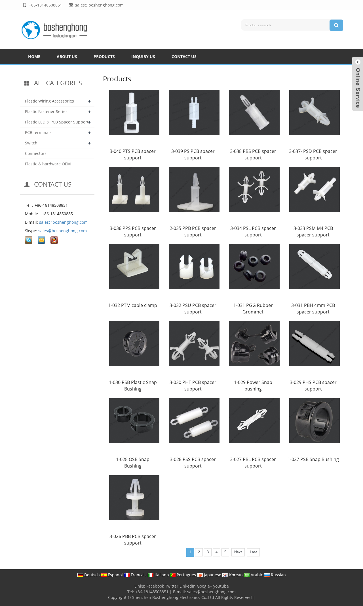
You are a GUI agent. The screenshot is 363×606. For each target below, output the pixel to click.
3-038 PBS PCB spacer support (253, 154)
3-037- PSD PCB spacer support (313, 154)
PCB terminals (38, 132)
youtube (221, 586)
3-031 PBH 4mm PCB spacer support (313, 308)
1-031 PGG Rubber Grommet (253, 308)
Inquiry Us (143, 56)
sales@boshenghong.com (63, 222)
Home (34, 56)
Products (104, 56)
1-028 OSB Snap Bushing (132, 462)
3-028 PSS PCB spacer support (193, 462)
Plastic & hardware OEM (48, 164)
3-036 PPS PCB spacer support (133, 231)
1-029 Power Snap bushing (253, 385)
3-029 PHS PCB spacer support (313, 385)
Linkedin (188, 586)
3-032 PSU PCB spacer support (193, 308)
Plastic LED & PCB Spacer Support (56, 122)
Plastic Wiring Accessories (49, 101)
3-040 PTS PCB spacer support (133, 154)
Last (253, 552)
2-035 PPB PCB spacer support (193, 231)
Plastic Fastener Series (46, 111)
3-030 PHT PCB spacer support (193, 385)
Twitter (171, 586)
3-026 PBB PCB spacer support (132, 539)
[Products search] (336, 25)
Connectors (36, 153)
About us (67, 56)
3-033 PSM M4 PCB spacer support (313, 231)
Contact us (184, 56)
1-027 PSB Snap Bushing (313, 459)
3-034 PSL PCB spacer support (253, 231)
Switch (31, 143)
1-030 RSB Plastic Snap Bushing (133, 385)
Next (238, 552)
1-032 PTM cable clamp (132, 305)
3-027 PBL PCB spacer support (253, 462)
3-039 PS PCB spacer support (193, 154)
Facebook (155, 586)
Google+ (204, 586)
